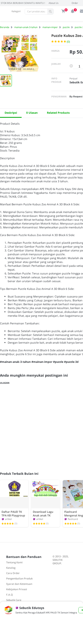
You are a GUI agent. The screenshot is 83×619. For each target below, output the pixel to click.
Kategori (16, 11)
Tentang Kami (14, 562)
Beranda (4, 27)
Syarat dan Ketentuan (19, 584)
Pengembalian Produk (19, 578)
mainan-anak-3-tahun (25, 27)
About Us (53, 3)
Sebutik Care (13, 600)
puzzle (66, 27)
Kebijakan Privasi (16, 589)
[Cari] (50, 11)
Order (75, 3)
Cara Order (13, 573)
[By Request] (75, 96)
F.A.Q (9, 594)
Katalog (10, 567)
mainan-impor (50, 27)
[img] (63, 11)
